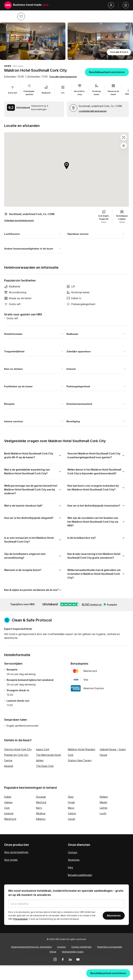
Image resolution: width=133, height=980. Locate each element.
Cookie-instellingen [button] (81, 947)
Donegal (41, 796)
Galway (8, 802)
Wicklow (40, 813)
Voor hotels (10, 859)
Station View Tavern (79, 760)
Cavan (71, 818)
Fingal (71, 802)
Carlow (72, 813)
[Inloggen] (111, 5)
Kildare (104, 796)
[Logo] (8, 5)
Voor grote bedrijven (16, 852)
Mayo (71, 807)
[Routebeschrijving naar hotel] (124, 146)
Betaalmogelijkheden (80, 875)
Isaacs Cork (42, 749)
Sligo (71, 796)
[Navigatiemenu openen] (126, 5)
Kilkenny (41, 818)
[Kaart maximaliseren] (124, 137)
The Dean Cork (45, 765)
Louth (103, 813)
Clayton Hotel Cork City (18, 749)
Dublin (7, 796)
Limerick (8, 813)
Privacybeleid (20, 919)
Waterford (10, 818)
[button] (21, 16)
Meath (103, 802)
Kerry (39, 807)
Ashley (40, 760)
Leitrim (103, 807)
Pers (70, 867)
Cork (7, 807)
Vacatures (73, 859)
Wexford (41, 802)
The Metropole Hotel (48, 754)
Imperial (8, 765)
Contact (72, 852)
